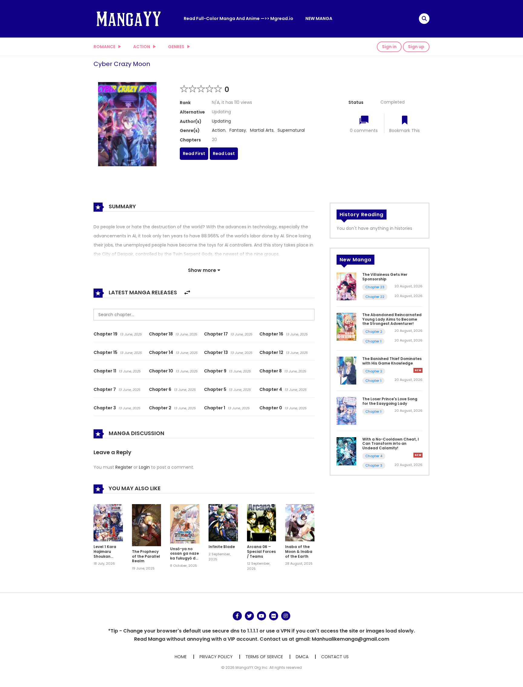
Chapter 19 (105, 334)
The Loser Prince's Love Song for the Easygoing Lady (389, 401)
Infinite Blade (222, 546)
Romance (104, 47)
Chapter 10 (161, 371)
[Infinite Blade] (223, 522)
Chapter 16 (271, 334)
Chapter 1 (214, 408)
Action (141, 47)
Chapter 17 (216, 334)
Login (144, 467)
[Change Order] (187, 293)
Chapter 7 (105, 389)
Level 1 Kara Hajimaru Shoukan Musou (105, 553)
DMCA (302, 657)
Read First (194, 153)
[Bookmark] (404, 120)
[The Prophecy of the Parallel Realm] (146, 525)
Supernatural (291, 130)
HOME (181, 657)
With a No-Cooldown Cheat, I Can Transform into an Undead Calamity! (390, 444)
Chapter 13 (216, 352)
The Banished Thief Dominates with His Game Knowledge (392, 360)
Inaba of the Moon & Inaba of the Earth (298, 551)
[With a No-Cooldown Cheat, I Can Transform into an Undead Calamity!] (346, 451)
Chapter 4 (270, 389)
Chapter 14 (161, 352)
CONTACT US (335, 657)
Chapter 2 (160, 408)
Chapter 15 (105, 352)
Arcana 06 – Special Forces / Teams (261, 551)
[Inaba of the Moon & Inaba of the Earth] (299, 522)
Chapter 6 (160, 389)
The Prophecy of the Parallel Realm (146, 556)
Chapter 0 (270, 408)
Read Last (224, 153)
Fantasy (237, 130)
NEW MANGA (318, 18)
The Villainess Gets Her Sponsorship (384, 276)
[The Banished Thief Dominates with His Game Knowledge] (346, 370)
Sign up (416, 47)
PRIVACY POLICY (216, 657)
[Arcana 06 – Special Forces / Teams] (261, 522)
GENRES (176, 47)
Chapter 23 (374, 287)
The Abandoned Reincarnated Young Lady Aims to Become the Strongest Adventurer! (392, 319)
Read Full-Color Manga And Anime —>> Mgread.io (238, 18)
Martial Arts (262, 130)
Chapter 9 (215, 371)
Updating (221, 121)
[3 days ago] (418, 370)
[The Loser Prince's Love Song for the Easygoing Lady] (346, 411)
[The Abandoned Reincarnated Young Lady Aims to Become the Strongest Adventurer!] (346, 326)
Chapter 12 (271, 352)
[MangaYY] (129, 18)
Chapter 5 (215, 389)
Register (123, 467)
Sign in (389, 47)
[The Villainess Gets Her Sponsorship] (346, 286)
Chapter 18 (161, 334)
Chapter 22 (374, 296)
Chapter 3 (105, 408)
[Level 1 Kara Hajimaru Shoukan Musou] (108, 522)
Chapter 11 (105, 371)
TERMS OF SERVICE (264, 657)
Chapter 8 (270, 371)
